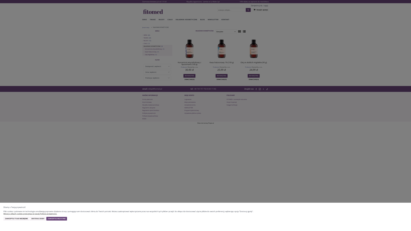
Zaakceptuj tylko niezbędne (16, 218)
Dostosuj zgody (37, 218)
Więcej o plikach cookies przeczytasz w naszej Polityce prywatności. (30, 214)
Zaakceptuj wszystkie (57, 218)
